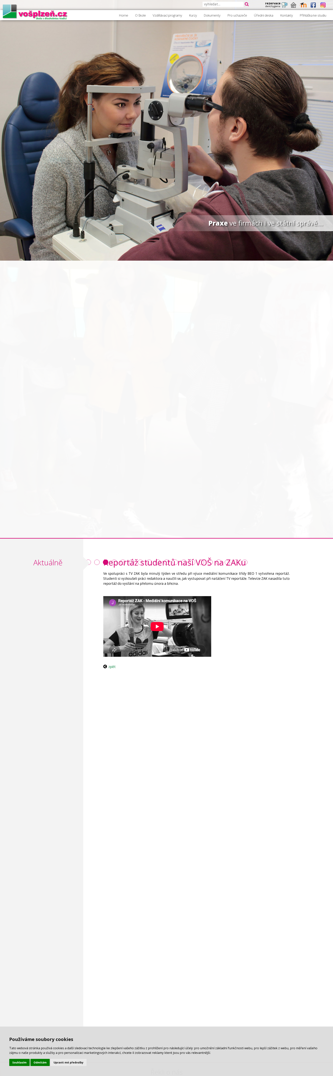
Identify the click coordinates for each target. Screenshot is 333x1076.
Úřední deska (263, 15)
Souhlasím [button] (19, 1062)
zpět (112, 666)
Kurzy (193, 15)
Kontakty (286, 15)
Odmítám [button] (40, 1062)
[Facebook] (313, 5)
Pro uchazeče (237, 15)
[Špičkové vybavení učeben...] (97, 562)
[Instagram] (323, 5)
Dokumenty (212, 15)
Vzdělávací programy (167, 15)
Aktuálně (47, 562)
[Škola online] (294, 5)
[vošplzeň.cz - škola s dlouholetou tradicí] (35, 12)
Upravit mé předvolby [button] (68, 1062)
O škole (140, 15)
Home (123, 15)
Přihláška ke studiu (313, 15)
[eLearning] (303, 5)
